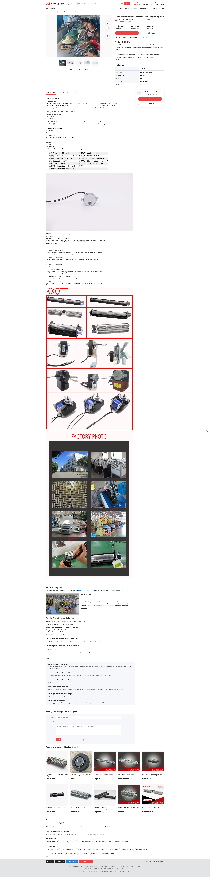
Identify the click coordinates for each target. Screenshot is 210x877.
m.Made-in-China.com (109, 868)
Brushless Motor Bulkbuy (107, 853)
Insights (139, 866)
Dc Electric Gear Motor (71, 853)
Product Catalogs (69, 823)
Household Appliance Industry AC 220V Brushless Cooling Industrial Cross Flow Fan (152, 775)
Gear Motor (102, 642)
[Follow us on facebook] (151, 861)
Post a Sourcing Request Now (91, 740)
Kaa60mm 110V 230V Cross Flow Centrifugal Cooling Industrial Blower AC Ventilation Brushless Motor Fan (152, 808)
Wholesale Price (114, 866)
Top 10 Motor (84, 853)
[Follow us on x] (154, 861)
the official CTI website (84, 590)
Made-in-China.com (98, 868)
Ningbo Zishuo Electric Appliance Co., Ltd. (129, 19)
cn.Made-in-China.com (120, 868)
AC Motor (70, 642)
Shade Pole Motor (78, 642)
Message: (52, 726)
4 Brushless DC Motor (127, 849)
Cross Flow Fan (88, 642)
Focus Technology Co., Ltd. (94, 871)
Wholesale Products (105, 866)
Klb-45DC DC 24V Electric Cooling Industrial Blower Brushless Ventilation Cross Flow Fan (128, 775)
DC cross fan (78, 826)
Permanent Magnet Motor (121, 841)
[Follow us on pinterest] (161, 861)
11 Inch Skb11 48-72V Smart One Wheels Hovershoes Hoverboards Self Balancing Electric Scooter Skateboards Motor (80, 775)
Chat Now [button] (153, 33)
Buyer (126, 8)
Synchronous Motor (78, 12)
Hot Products (72, 866)
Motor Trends (94, 853)
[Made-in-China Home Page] (55, 3)
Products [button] (72, 3)
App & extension (144, 8)
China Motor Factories (53, 849)
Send (58, 740)
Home (47, 12)
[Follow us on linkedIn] (163, 861)
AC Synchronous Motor (85, 841)
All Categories (51, 8)
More (47, 856)
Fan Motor (96, 642)
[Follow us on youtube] (158, 861)
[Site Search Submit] (127, 3)
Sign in (162, 4)
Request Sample (142, 37)
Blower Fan (64, 642)
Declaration (122, 871)
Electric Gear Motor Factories (85, 849)
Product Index (133, 866)
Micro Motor (64, 841)
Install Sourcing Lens (87, 861)
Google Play (60, 861)
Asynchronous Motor (52, 841)
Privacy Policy (130, 871)
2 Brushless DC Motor (113, 849)
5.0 (145, 94)
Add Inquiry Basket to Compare (79, 69)
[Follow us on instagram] (156, 861)
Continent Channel (124, 866)
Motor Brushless (100, 849)
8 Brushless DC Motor (141, 849)
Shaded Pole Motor (51, 826)
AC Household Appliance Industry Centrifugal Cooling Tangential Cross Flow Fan (104, 808)
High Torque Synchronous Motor (103, 841)
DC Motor (57, 642)
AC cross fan (108, 826)
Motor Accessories (111, 642)
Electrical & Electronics (56, 12)
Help (135, 8)
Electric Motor (67, 12)
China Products (79, 866)
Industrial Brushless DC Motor (54, 853)
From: (53, 717)
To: (54, 722)
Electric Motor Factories (68, 849)
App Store (50, 861)
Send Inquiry (127, 33)
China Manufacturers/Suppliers (92, 866)
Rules (163, 8)
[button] (122, 3)
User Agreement (113, 871)
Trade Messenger (72, 861)
